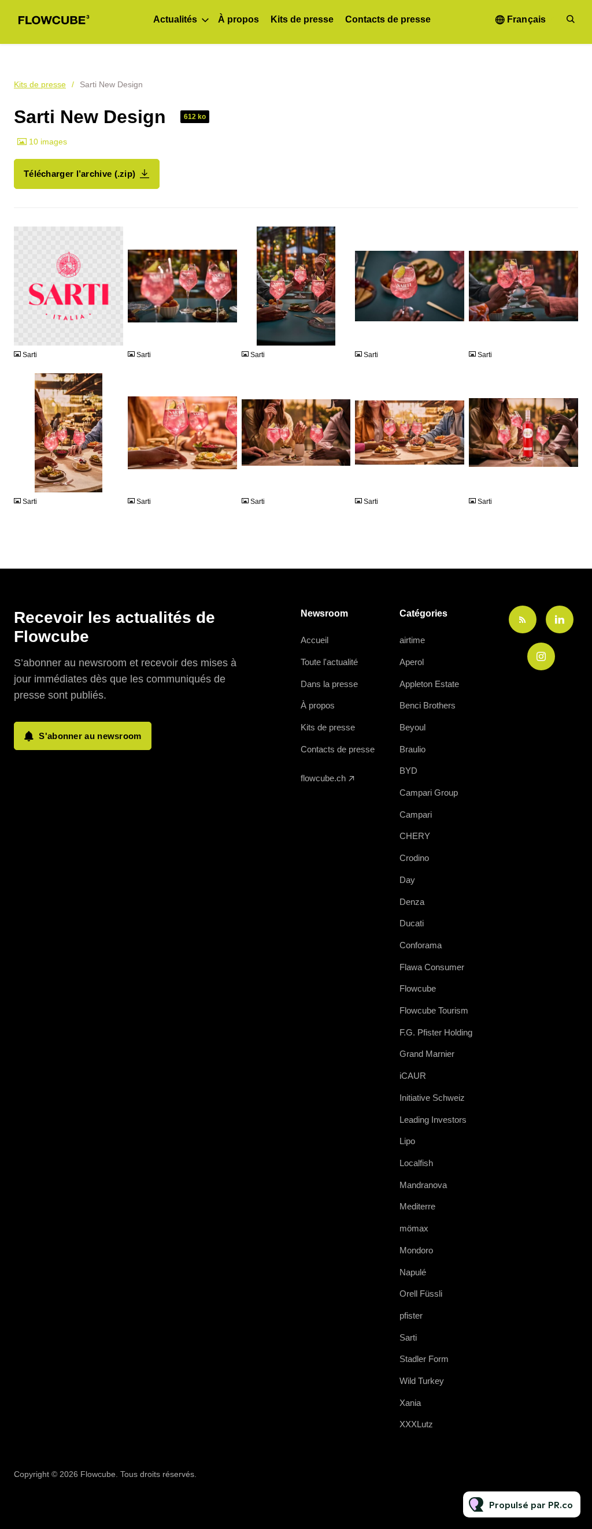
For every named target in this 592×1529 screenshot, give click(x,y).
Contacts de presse (388, 19)
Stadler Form (424, 1359)
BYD (408, 770)
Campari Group (428, 792)
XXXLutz (416, 1424)
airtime (412, 640)
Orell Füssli (420, 1293)
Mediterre (417, 1206)
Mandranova (423, 1185)
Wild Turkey (421, 1381)
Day (407, 880)
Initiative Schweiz (432, 1098)
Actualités (175, 19)
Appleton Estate (429, 684)
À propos (238, 19)
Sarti (408, 1337)
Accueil (314, 640)
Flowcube (417, 988)
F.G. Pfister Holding (435, 1032)
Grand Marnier (426, 1054)
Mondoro (416, 1250)
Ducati (411, 923)
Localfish (416, 1163)
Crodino (414, 858)
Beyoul (412, 727)
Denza (411, 902)
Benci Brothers (427, 705)
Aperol (411, 662)
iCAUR (412, 1076)
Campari (415, 814)
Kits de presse (302, 19)
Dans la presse (329, 684)
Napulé (412, 1272)
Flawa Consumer (431, 967)
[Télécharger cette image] (108, 331)
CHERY (414, 836)
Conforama (420, 945)
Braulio (412, 749)
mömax (413, 1228)
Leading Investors (433, 1120)
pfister (411, 1315)
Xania (410, 1403)
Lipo (407, 1141)
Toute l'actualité (329, 662)
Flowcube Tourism (433, 1010)
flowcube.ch (323, 778)
